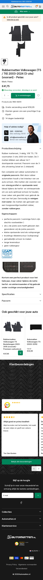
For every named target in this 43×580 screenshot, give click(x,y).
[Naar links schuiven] (34, 468)
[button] (3, 6)
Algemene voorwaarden (27, 564)
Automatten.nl (24, 574)
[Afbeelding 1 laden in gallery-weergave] (4, 61)
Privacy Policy (11, 564)
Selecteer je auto (13, 19)
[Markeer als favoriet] (38, 95)
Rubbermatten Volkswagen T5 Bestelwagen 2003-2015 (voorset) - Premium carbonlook (12, 344)
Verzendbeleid (21, 569)
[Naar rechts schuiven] (38, 468)
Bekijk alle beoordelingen (21, 462)
